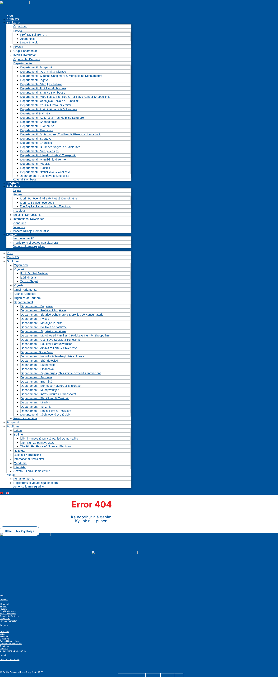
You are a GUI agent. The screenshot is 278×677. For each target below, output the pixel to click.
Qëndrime (19, 223)
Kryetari (3, 606)
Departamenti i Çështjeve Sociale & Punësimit (49, 101)
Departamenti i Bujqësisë (36, 67)
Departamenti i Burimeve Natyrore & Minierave (50, 147)
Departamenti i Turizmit (35, 168)
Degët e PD (5, 618)
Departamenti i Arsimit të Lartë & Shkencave (48, 109)
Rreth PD (12, 19)
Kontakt (11, 234)
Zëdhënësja (27, 38)
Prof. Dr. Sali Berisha (33, 34)
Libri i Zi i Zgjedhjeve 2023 (37, 202)
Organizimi (20, 26)
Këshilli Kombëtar (24, 55)
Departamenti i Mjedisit (35, 163)
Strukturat (4, 604)
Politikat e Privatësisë (9, 659)
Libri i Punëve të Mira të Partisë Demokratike (49, 198)
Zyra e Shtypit (29, 42)
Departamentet (22, 63)
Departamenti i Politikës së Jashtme (43, 88)
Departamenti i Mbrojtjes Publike (41, 84)
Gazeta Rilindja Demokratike (31, 231)
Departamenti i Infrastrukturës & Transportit (48, 155)
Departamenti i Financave (36, 130)
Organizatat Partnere (26, 59)
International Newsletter (28, 219)
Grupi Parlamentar (25, 50)
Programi (12, 183)
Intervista (19, 227)
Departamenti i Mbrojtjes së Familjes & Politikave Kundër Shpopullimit (65, 96)
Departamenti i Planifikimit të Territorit (44, 159)
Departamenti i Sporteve (35, 138)
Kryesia (18, 46)
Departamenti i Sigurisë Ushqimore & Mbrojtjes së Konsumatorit (61, 75)
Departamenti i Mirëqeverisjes (39, 151)
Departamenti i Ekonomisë (37, 126)
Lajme (17, 190)
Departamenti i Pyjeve (34, 80)
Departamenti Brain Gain (36, 113)
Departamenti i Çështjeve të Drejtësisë (44, 175)
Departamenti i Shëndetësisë (38, 121)
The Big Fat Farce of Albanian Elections (45, 206)
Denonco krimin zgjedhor (29, 246)
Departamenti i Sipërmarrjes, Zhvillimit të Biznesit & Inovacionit (60, 134)
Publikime (13, 186)
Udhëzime (4, 639)
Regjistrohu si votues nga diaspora (35, 242)
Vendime (4, 636)
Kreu (9, 15)
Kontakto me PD (23, 238)
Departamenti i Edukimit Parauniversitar (45, 105)
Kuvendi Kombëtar (25, 179)
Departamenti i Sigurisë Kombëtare (42, 92)
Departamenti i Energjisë (36, 142)
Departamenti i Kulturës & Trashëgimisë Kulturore (52, 117)
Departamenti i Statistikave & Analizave (45, 172)
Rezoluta (19, 210)
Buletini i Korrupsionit (27, 214)
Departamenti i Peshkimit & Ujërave (43, 71)
